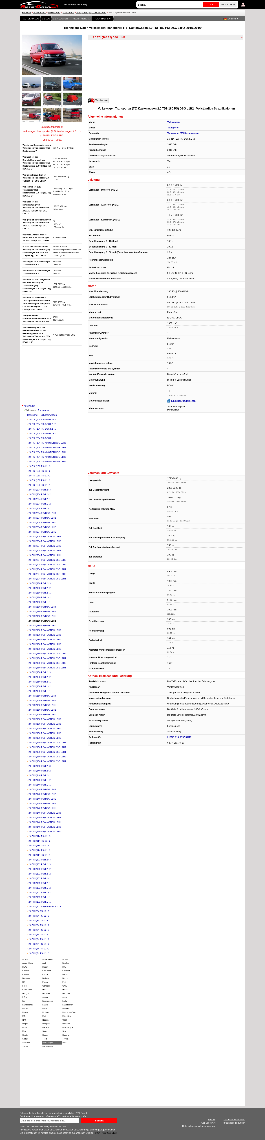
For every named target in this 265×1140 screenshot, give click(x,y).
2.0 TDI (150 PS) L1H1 (39, 691)
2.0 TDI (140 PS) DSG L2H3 (42, 789)
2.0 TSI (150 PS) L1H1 (39, 485)
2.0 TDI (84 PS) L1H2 (38, 939)
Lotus (44, 1008)
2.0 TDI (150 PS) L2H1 (39, 682)
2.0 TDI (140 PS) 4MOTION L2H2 (44, 817)
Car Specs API (104, 18)
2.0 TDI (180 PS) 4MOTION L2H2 (44, 635)
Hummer (46, 993)
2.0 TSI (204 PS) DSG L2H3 (42, 419)
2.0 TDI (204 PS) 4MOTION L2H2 (44, 541)
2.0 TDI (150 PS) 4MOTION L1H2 (44, 733)
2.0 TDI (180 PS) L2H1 (39, 593)
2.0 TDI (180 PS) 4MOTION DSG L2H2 (47, 653)
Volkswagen (54, 12)
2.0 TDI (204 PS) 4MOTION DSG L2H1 (47, 569)
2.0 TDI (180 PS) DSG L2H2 (42, 611)
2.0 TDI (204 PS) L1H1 (39, 508)
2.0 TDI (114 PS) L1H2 (39, 850)
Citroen (25, 974)
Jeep (64, 997)
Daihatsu (46, 978)
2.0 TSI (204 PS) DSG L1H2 (42, 433)
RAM (24, 1027)
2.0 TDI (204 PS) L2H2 (39, 494)
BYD (64, 967)
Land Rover (67, 1005)
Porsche (66, 1024)
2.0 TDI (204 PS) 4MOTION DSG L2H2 (47, 564)
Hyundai (66, 993)
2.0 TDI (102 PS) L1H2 (39, 888)
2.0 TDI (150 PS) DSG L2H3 (42, 696)
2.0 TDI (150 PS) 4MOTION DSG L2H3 (47, 742)
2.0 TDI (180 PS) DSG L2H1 (42, 616)
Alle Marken (47, 1046)
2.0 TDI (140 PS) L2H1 (39, 775)
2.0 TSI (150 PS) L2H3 (39, 466)
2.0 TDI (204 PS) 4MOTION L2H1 (44, 546)
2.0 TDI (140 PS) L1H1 (39, 785)
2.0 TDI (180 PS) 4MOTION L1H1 (44, 649)
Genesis (46, 986)
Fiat (64, 982)
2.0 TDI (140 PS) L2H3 (39, 766)
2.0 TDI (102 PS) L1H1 (39, 897)
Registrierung (82, 18)
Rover (25, 1031)
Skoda (25, 1035)
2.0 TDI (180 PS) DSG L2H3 (42, 607)
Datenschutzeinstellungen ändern (198, 1126)
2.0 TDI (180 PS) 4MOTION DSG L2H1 (47, 658)
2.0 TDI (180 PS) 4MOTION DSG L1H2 (47, 663)
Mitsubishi (66, 1016)
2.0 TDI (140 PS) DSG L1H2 (42, 803)
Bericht (99, 1120)
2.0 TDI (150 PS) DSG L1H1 (42, 714)
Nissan (45, 1020)
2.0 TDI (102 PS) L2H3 (39, 859)
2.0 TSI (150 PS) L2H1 (39, 475)
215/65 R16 (173, 737)
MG (24, 1016)
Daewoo (26, 978)
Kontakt (211, 1119)
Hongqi (25, 993)
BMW (24, 967)
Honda (65, 990)
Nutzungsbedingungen (234, 1123)
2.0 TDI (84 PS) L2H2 (38, 920)
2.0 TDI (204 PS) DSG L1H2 (42, 527)
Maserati (66, 1008)
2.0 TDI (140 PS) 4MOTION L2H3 (44, 813)
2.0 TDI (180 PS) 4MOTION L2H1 (44, 639)
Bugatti (45, 967)
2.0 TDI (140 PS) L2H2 (39, 770)
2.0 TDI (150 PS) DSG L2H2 (42, 700)
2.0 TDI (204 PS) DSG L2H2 (42, 518)
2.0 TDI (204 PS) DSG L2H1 (42, 522)
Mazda (25, 1012)
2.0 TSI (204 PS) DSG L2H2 (42, 424)
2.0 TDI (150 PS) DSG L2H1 (42, 705)
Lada (64, 1001)
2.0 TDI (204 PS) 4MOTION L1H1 (44, 555)
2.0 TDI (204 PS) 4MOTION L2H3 (44, 536)
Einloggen (61, 18)
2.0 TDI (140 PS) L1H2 (39, 780)
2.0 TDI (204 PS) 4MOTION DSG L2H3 (47, 560)
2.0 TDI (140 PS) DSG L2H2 (42, 794)
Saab (44, 1031)
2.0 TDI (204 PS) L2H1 (39, 499)
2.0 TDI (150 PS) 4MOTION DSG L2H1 (47, 752)
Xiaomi (25, 1046)
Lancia (45, 1005)
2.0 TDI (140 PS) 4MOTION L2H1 (44, 822)
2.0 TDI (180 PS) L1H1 (39, 602)
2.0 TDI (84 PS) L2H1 (38, 930)
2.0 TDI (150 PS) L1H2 (39, 686)
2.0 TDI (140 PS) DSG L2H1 (42, 799)
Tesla (44, 1039)
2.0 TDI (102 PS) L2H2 (39, 869)
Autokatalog (39, 12)
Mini (44, 1016)
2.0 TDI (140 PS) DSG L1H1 (42, 808)
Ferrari (45, 982)
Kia (23, 1001)
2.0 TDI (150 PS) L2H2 (39, 677)
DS (23, 982)
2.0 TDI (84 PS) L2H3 (38, 911)
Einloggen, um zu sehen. (183, 401)
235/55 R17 (185, 737)
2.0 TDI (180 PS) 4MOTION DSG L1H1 (47, 667)
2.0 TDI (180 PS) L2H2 (39, 588)
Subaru (65, 1035)
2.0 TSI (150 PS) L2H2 (39, 471)
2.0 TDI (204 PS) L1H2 (39, 504)
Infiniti (24, 997)
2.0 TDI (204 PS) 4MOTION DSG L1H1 (47, 578)
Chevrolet (46, 971)
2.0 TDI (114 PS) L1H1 (39, 855)
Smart (45, 1035)
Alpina (65, 959)
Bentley (65, 963)
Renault (45, 1027)
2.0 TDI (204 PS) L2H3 (39, 489)
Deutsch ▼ (233, 18)
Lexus (25, 1008)
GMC (64, 986)
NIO (24, 1020)
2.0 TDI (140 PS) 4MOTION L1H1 (44, 831)
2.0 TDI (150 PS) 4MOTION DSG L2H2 (47, 747)
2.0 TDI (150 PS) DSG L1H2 (42, 710)
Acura (25, 959)
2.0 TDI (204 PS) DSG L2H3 (42, 513)
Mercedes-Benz (69, 1012)
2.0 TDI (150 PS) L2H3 (39, 672)
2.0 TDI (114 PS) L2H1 (39, 845)
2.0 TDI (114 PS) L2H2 (39, 841)
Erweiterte (228, 4)
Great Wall (27, 990)
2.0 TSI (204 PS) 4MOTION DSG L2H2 (47, 447)
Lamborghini (27, 1005)
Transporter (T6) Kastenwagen (91, 12)
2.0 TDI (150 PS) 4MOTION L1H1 (44, 738)
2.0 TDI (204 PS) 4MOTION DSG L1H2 (47, 574)
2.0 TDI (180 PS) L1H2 (39, 597)
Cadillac (25, 971)
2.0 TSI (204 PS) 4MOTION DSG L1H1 (47, 461)
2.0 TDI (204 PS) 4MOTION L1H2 (44, 550)
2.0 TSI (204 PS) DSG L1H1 (42, 438)
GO (211, 4)
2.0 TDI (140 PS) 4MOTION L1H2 (44, 827)
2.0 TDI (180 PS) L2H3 (39, 583)
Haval (44, 990)
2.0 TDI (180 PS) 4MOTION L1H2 (44, 644)
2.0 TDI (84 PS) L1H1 (38, 948)
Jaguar (45, 997)
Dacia (64, 974)
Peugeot (46, 1024)
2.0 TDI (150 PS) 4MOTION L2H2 (44, 724)
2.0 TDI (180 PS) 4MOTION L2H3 (44, 630)
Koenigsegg (47, 1001)
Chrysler (66, 971)
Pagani (25, 1024)
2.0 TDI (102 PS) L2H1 (39, 878)
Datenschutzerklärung (234, 1119)
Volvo (64, 1042)
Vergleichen (101, 100)
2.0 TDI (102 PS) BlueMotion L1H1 (45, 906)
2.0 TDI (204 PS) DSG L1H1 (42, 532)
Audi (44, 963)
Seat (64, 1031)
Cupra (45, 974)
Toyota (65, 1039)
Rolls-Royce (67, 1027)
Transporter (68, 12)
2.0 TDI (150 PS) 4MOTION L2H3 (44, 719)
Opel (64, 1020)
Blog (47, 18)
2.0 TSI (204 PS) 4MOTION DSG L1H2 (47, 457)
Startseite (26, 12)
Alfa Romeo (47, 959)
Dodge (65, 978)
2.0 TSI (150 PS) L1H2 (39, 480)
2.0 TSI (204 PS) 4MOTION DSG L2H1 (47, 452)
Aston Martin (27, 963)
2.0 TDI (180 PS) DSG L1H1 (42, 625)
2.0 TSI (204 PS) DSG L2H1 (42, 429)
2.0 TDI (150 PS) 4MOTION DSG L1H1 (47, 761)
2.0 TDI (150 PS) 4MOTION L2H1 (44, 728)
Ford (24, 986)
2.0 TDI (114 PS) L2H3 (39, 836)
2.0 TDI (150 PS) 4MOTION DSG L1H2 (47, 756)
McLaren (46, 1012)
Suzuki (25, 1039)
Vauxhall (26, 1042)
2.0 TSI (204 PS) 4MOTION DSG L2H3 (47, 443)
